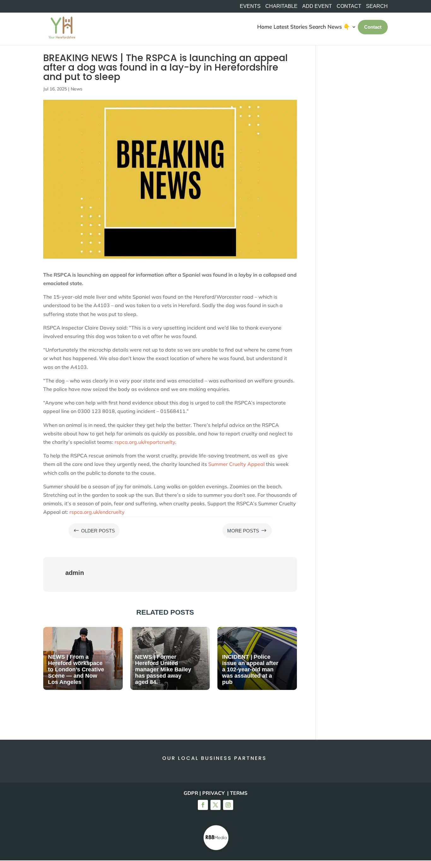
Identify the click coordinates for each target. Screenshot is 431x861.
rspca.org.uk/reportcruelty (145, 442)
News (76, 89)
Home (264, 26)
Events (250, 6)
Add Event (317, 6)
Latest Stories (290, 26)
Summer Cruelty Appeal (236, 464)
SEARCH (377, 6)
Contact (349, 6)
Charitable (281, 6)
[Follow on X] (215, 805)
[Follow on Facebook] (203, 805)
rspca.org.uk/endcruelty (97, 512)
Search (317, 26)
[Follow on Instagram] (228, 805)
